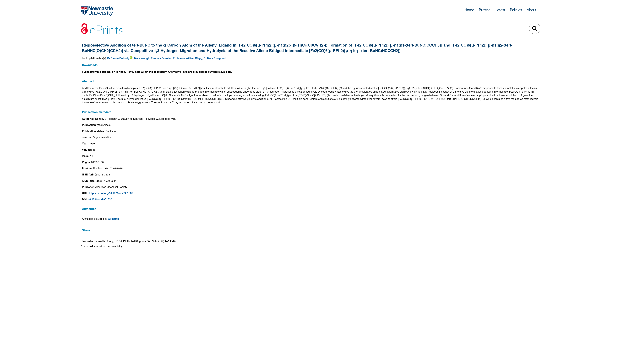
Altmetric (113, 219)
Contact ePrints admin (93, 246)
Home (469, 10)
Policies (516, 10)
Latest (500, 10)
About (531, 10)
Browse (485, 10)
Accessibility (115, 246)
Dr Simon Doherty (118, 58)
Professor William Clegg (187, 58)
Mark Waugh (142, 58)
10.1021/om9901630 (100, 199)
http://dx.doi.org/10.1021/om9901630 (111, 193)
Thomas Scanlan (161, 58)
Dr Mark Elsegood (215, 58)
